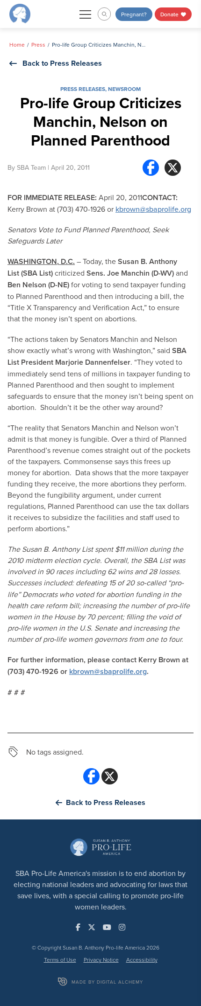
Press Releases (82, 89)
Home (17, 45)
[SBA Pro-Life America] (19, 13)
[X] (173, 168)
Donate (170, 14)
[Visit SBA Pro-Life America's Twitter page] (91, 927)
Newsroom (124, 89)
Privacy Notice (101, 960)
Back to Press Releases (62, 63)
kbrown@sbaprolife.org (153, 209)
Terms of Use (60, 960)
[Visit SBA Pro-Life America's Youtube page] (107, 927)
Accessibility (142, 960)
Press (38, 45)
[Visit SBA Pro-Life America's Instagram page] (122, 927)
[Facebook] (151, 168)
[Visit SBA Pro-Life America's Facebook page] (78, 927)
